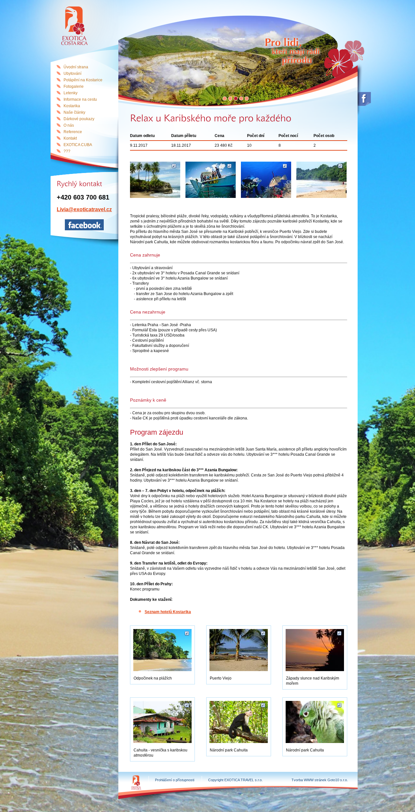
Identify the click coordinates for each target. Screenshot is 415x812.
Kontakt (70, 138)
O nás (69, 125)
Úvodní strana (76, 67)
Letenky (70, 93)
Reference (73, 132)
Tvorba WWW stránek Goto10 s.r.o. (319, 780)
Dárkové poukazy (79, 119)
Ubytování (72, 73)
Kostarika (72, 106)
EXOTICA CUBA (78, 145)
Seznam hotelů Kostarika (168, 612)
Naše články (74, 112)
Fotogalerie (74, 86)
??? (67, 151)
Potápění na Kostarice (83, 80)
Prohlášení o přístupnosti (174, 780)
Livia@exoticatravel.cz (84, 209)
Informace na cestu (80, 99)
